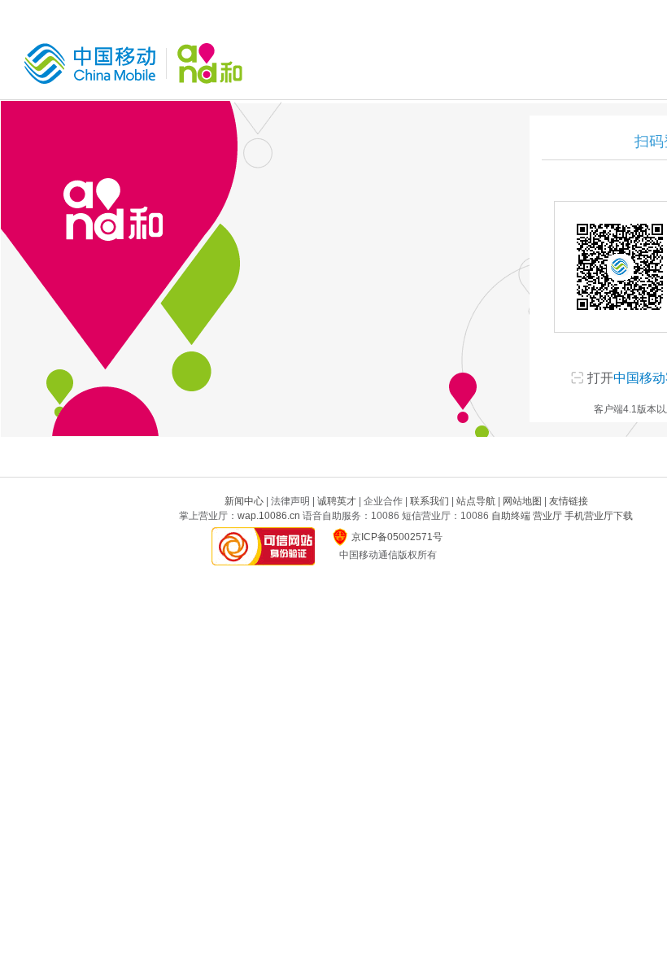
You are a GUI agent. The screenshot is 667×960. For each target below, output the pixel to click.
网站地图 (522, 501)
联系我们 (429, 501)
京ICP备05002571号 (396, 537)
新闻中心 (244, 501)
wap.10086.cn (269, 515)
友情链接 (568, 501)
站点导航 (475, 501)
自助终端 (510, 515)
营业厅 (547, 515)
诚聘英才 (336, 501)
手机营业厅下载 (599, 515)
